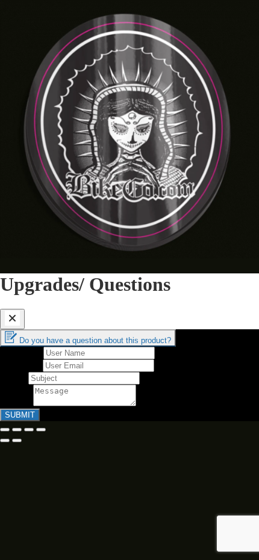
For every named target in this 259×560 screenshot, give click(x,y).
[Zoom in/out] (41, 429)
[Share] (17, 429)
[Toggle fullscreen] (29, 429)
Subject (14, 378)
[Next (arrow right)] (17, 440)
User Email (21, 365)
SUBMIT (20, 414)
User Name (21, 352)
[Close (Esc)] (5, 429)
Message (16, 403)
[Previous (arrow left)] (5, 440)
